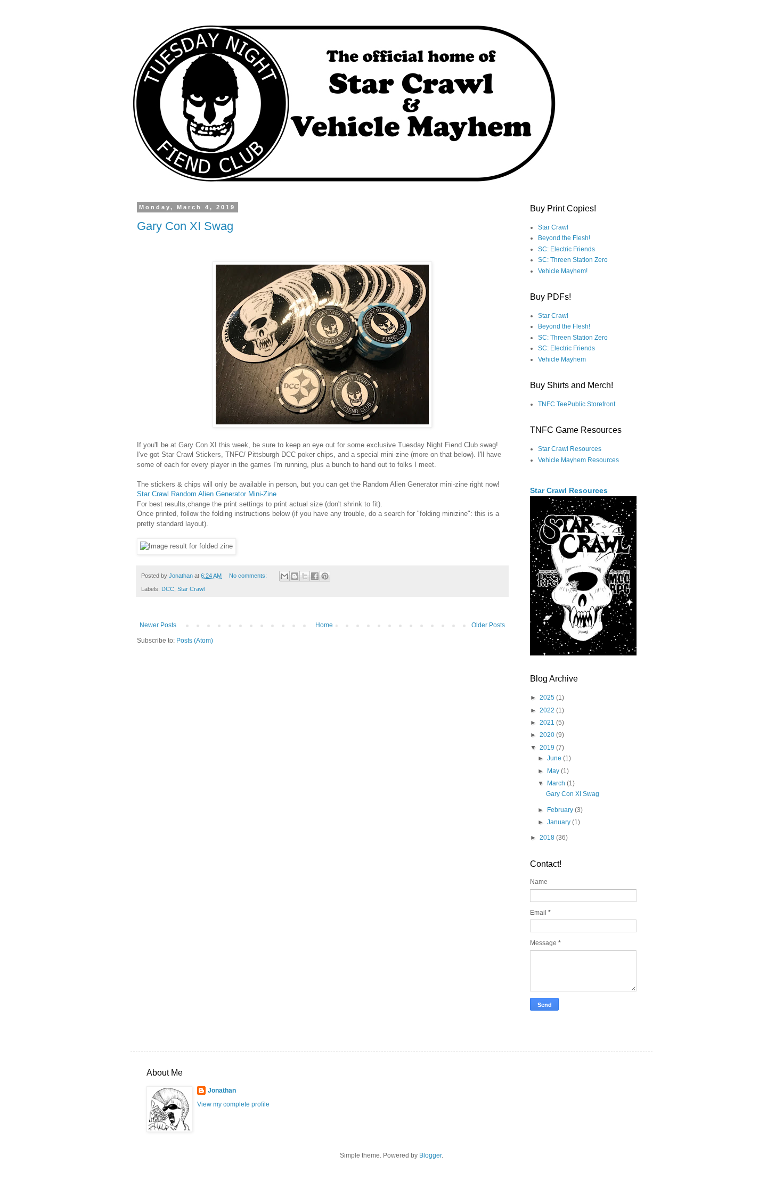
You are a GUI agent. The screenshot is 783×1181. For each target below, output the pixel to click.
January (559, 822)
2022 (548, 710)
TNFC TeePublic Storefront (576, 404)
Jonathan (222, 1090)
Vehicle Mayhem (562, 359)
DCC (167, 589)
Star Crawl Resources (569, 449)
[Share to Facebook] (314, 576)
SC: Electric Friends (566, 249)
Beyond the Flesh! (564, 238)
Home (324, 625)
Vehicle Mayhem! (563, 271)
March (557, 783)
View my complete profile (233, 1104)
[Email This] (284, 576)
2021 (548, 722)
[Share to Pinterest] (325, 576)
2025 (548, 697)
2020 (548, 735)
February (561, 810)
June (555, 758)
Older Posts (488, 625)
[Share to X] (304, 576)
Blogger (430, 1155)
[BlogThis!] (294, 576)
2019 (548, 747)
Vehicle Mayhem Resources (578, 460)
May (554, 771)
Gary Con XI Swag (185, 226)
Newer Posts (158, 625)
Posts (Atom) (194, 640)
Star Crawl (191, 589)
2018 (548, 837)
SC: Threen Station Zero (573, 260)
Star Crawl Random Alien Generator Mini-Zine (206, 494)
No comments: (248, 575)
